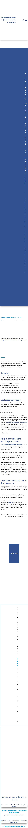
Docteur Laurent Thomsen (8, 317)
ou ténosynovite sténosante (12, 444)
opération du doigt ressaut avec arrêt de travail (16, 422)
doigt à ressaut (23, 340)
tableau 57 (10, 502)
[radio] (17, 658)
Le (5, 375)
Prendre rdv (13, 553)
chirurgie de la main (5, 340)
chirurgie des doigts (14, 340)
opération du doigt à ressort (7, 472)
